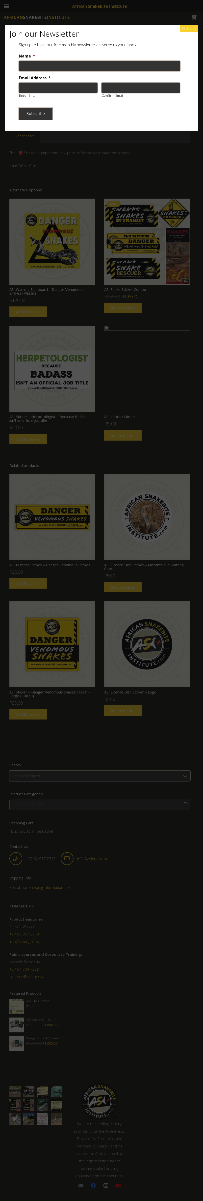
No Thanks (189, 28)
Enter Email (28, 95)
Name (27, 56)
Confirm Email (113, 95)
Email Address (35, 78)
